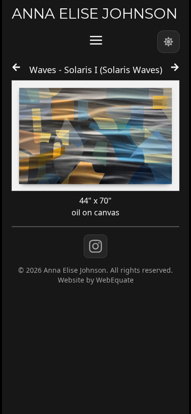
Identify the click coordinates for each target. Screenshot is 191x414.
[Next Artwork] (174, 71)
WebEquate (115, 280)
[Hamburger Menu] (96, 40)
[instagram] (95, 246)
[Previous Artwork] (16, 71)
